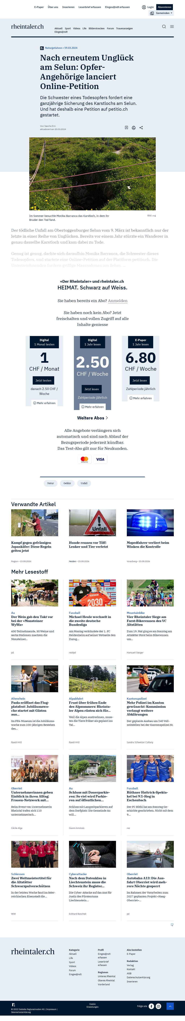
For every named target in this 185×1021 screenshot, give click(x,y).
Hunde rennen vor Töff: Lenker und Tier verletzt (88, 545)
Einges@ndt (61, 31)
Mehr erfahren (45, 403)
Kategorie (74, 949)
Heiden (72, 561)
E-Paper (39, 7)
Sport (68, 28)
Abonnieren (164, 7)
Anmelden (118, 300)
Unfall (84, 483)
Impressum (51, 1009)
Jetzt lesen (92, 389)
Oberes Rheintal (106, 980)
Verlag (130, 965)
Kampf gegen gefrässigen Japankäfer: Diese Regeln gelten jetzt (31, 546)
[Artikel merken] (126, 127)
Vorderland (104, 984)
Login (150, 7)
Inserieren (68, 7)
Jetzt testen (43, 380)
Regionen (103, 972)
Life (84, 28)
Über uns (53, 7)
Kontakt (131, 969)
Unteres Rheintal (106, 976)
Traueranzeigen (124, 28)
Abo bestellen (134, 949)
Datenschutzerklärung (138, 977)
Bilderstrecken (97, 28)
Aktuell (59, 28)
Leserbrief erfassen (90, 7)
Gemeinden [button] (163, 13)
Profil (101, 949)
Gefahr (67, 483)
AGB (129, 973)
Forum (110, 28)
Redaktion (132, 961)
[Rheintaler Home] (27, 26)
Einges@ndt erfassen (117, 7)
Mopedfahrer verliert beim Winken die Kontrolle (148, 545)
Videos (76, 28)
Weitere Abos (91, 418)
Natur (50, 483)
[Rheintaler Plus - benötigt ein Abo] (42, 47)
